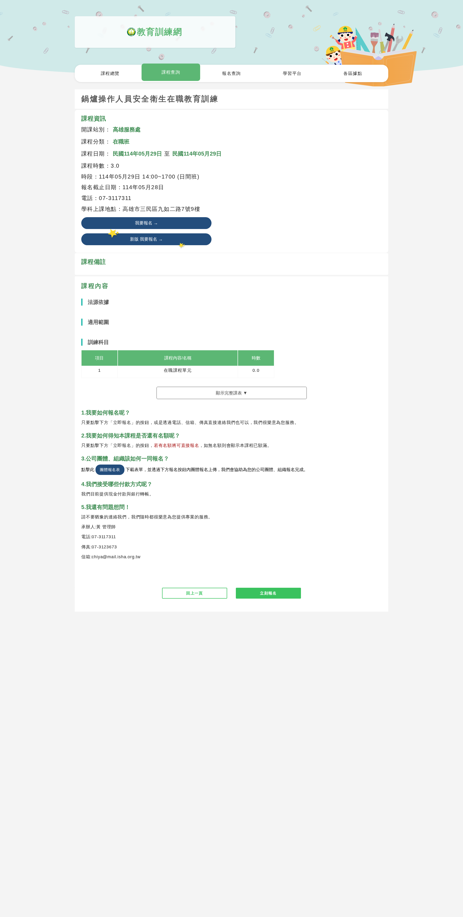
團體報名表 (110, 469)
